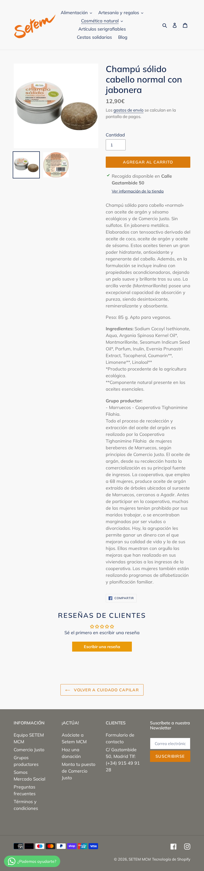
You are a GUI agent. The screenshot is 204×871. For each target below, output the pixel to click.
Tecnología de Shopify (171, 859)
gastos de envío (128, 110)
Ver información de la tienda (138, 191)
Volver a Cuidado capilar (106, 689)
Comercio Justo (29, 749)
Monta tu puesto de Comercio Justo (78, 771)
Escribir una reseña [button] (102, 646)
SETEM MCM (140, 859)
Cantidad (115, 135)
